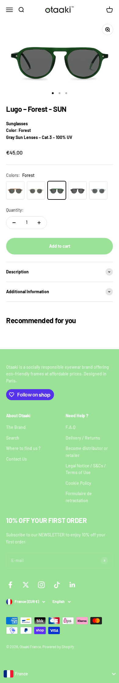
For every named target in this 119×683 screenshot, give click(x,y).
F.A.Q (70, 427)
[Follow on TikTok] (57, 585)
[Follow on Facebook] (10, 585)
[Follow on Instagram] (41, 585)
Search (12, 437)
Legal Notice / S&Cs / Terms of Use (86, 469)
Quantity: (14, 210)
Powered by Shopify (58, 647)
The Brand (16, 427)
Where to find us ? (23, 448)
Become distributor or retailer (87, 452)
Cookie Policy (78, 483)
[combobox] (59, 674)
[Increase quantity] (39, 223)
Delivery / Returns (83, 437)
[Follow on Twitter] (26, 585)
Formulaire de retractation (79, 497)
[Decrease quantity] (14, 223)
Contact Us (16, 459)
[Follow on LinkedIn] (72, 585)
